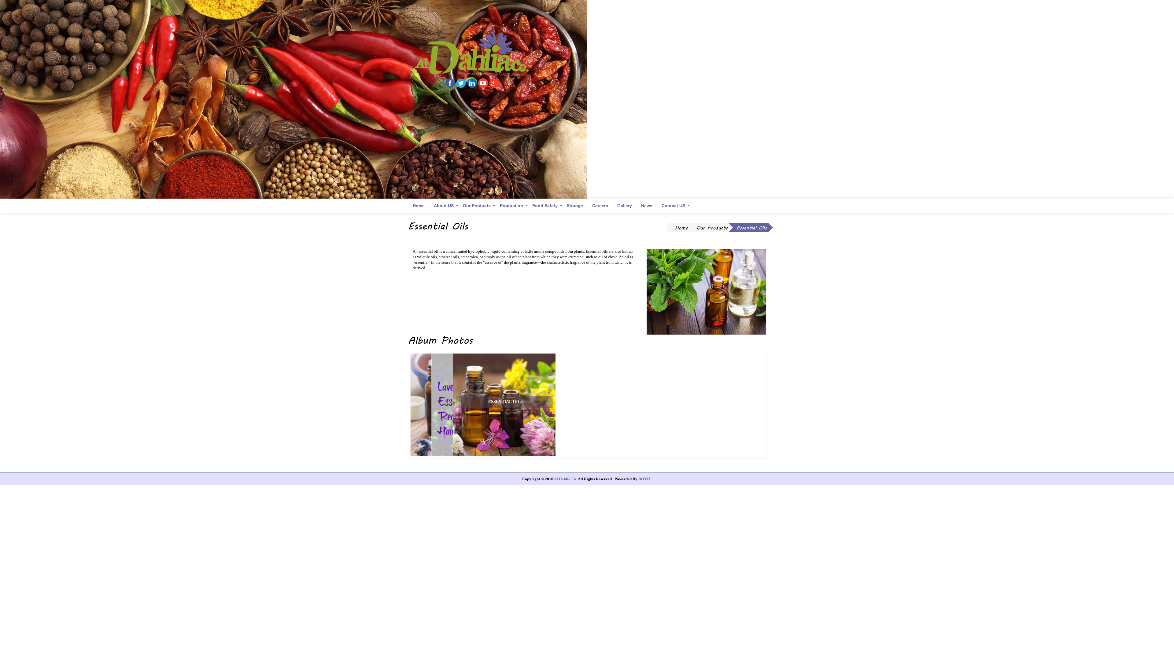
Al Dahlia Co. (565, 479)
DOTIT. (645, 479)
